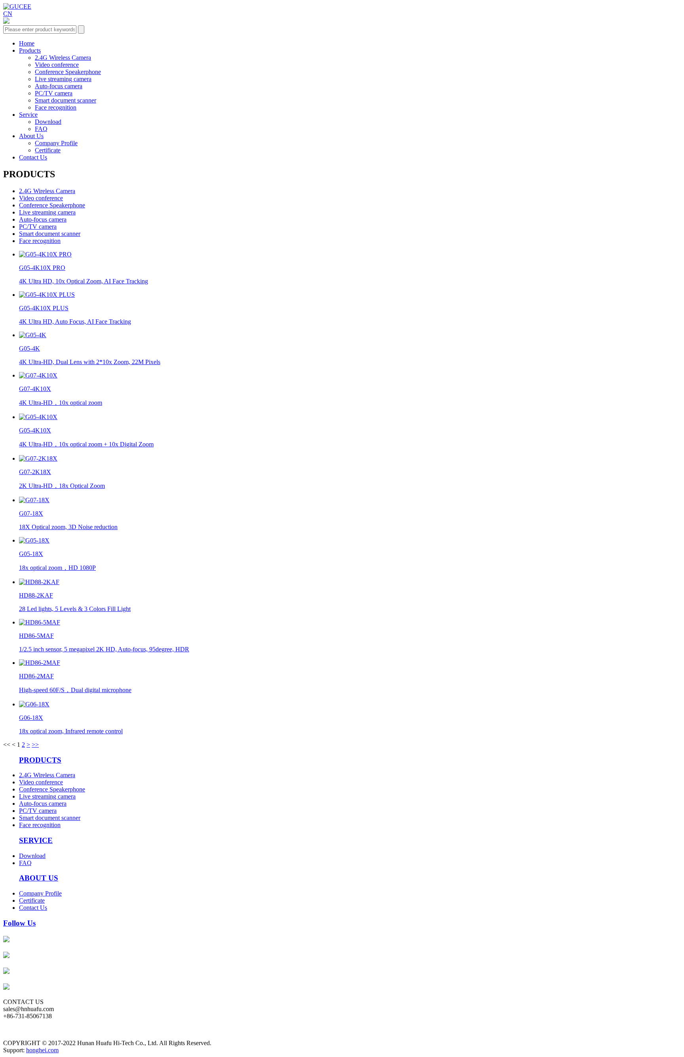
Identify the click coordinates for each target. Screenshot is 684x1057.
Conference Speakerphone (68, 71)
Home (26, 43)
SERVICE (36, 840)
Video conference (57, 64)
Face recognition (55, 107)
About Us (31, 136)
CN (7, 13)
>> (35, 744)
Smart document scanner (65, 100)
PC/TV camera (53, 93)
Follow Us (19, 923)
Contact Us (33, 157)
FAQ (41, 128)
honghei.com (42, 1050)
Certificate (48, 150)
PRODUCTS (40, 760)
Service (28, 114)
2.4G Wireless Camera (63, 57)
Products (30, 50)
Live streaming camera (63, 79)
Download (48, 121)
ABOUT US (38, 878)
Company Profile (56, 143)
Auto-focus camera (58, 86)
